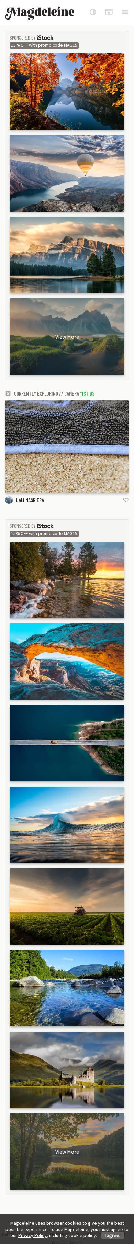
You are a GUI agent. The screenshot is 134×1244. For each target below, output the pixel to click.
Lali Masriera (30, 500)
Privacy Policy (32, 1235)
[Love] (126, 500)
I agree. (112, 1235)
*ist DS (87, 393)
